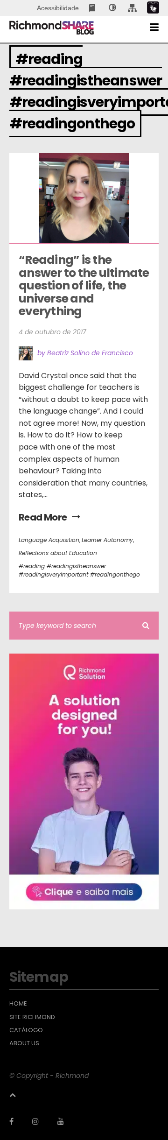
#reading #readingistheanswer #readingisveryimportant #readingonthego (79, 570)
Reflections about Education (58, 553)
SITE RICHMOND (32, 1017)
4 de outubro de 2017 (52, 332)
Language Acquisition (49, 540)
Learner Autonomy (107, 540)
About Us (24, 1043)
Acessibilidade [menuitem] (58, 8)
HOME (18, 1003)
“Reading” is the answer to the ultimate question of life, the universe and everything (85, 285)
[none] (112, 8)
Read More (43, 517)
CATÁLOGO (26, 1030)
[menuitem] (93, 8)
